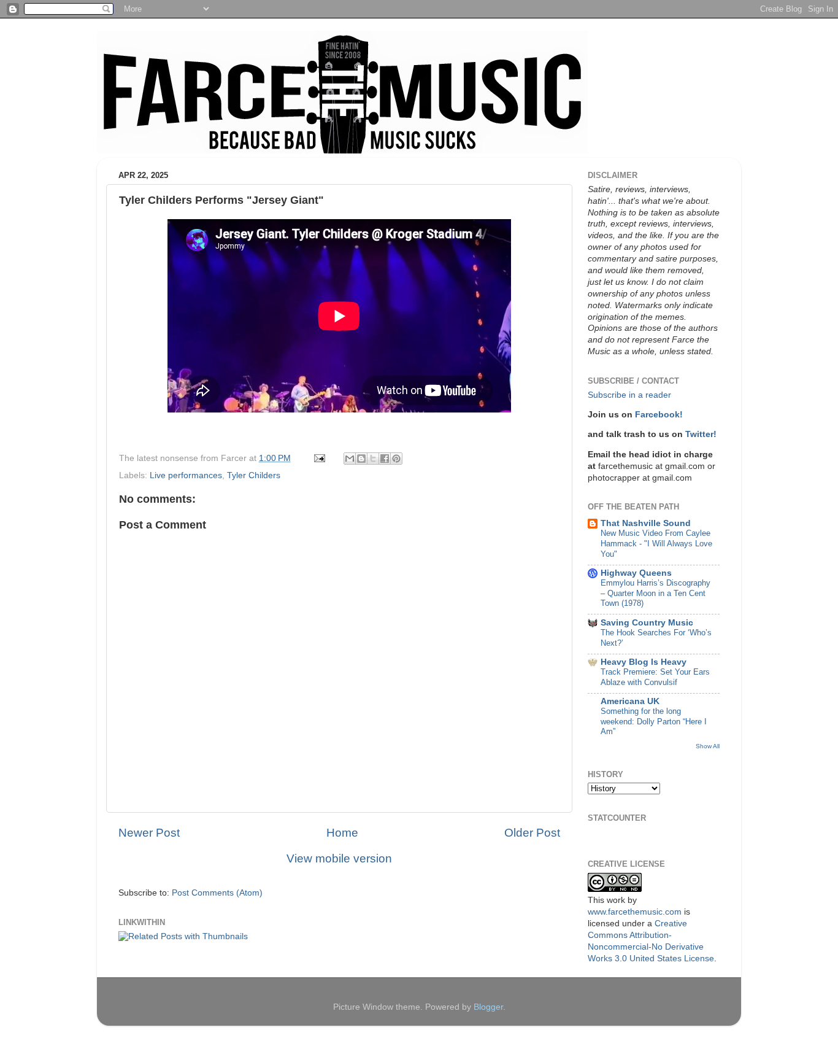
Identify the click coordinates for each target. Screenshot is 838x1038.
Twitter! (701, 434)
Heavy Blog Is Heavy (643, 662)
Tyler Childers (253, 475)
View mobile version (339, 858)
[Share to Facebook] (385, 458)
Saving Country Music (647, 622)
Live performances (186, 475)
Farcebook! (659, 414)
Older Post (532, 832)
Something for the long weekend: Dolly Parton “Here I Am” (654, 721)
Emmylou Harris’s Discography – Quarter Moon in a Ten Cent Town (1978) (655, 593)
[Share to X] (373, 458)
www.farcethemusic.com (635, 911)
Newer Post (149, 832)
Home (342, 832)
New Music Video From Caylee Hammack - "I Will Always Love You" (656, 543)
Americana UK (630, 701)
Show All (708, 746)
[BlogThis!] (361, 458)
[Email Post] (319, 458)
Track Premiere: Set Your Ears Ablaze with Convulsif (655, 677)
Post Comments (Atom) (217, 892)
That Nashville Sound (646, 523)
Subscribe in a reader (629, 395)
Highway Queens (636, 573)
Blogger (488, 1007)
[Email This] (350, 458)
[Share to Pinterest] (396, 458)
